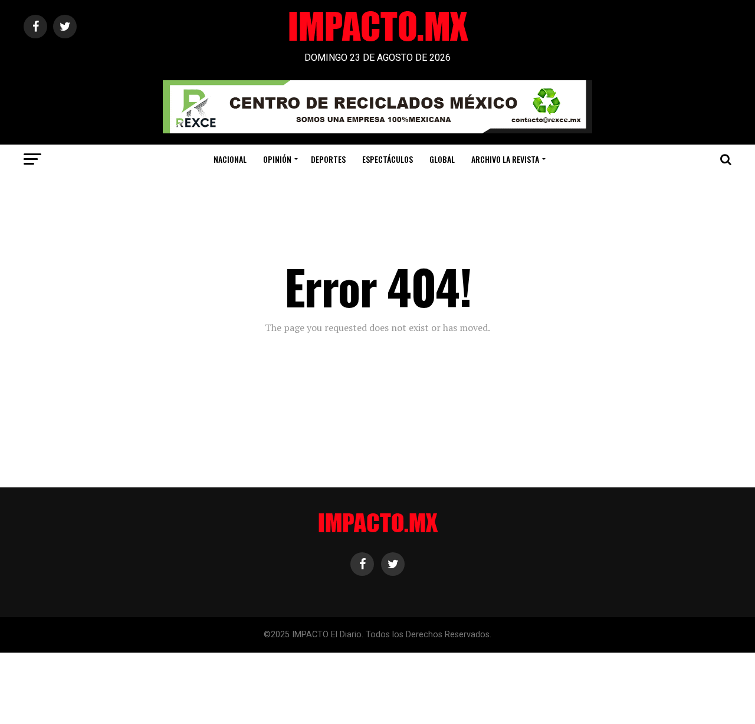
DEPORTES (328, 159)
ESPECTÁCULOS (387, 159)
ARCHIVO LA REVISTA (505, 159)
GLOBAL (442, 159)
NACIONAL (230, 159)
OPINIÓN (277, 159)
